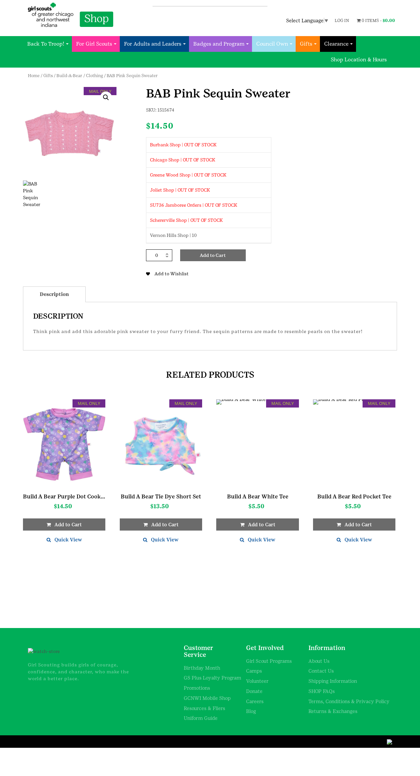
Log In (342, 20)
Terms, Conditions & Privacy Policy (348, 701)
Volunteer (257, 681)
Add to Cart (213, 255)
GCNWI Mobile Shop (207, 698)
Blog (251, 711)
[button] (106, 97)
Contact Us (321, 671)
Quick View (68, 539)
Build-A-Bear (69, 75)
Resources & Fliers (204, 708)
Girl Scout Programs (269, 661)
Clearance (336, 44)
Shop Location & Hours (359, 59)
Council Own (272, 44)
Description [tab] (54, 294)
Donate (254, 691)
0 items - (378, 20)
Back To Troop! (45, 44)
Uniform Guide (201, 718)
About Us (318, 661)
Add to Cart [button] (68, 524)
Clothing (94, 75)
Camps (254, 671)
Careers (254, 701)
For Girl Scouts (94, 44)
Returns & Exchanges (332, 711)
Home (34, 75)
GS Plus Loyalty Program (212, 678)
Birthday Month (202, 668)
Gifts (306, 44)
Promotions (197, 688)
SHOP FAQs (321, 691)
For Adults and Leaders (152, 44)
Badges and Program (218, 44)
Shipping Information (332, 681)
